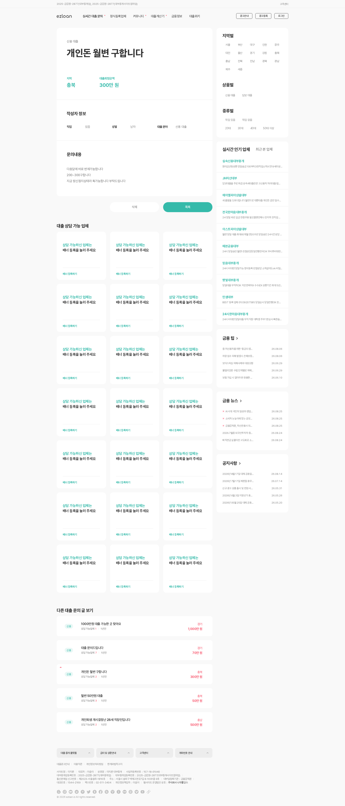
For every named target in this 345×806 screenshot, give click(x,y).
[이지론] (64, 16)
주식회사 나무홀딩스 (178, 782)
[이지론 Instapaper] (119, 792)
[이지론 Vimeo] (137, 792)
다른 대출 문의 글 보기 (75, 610)
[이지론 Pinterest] (83, 792)
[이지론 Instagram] (65, 792)
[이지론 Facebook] (101, 792)
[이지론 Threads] (131, 792)
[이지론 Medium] (71, 792)
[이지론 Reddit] (77, 792)
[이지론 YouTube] (143, 792)
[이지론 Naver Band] (107, 792)
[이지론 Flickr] (125, 792)
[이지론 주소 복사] (149, 792)
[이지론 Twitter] (89, 792)
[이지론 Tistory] (113, 792)
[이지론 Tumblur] (95, 792)
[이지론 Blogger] (59, 792)
